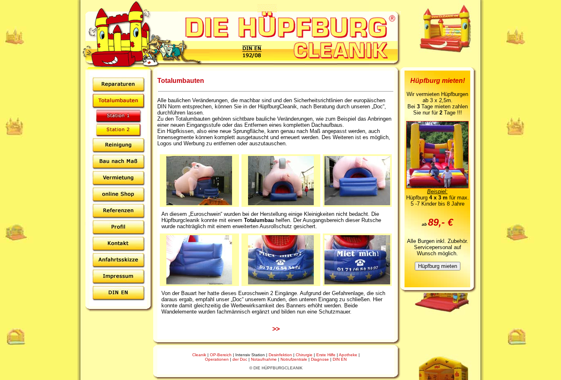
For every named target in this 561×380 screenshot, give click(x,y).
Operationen (217, 359)
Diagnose (320, 359)
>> (276, 328)
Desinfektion (280, 355)
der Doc (239, 359)
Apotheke (348, 355)
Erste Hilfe (326, 355)
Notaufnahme (264, 359)
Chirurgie (304, 355)
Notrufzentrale (293, 359)
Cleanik (199, 355)
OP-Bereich (221, 355)
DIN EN (340, 359)
